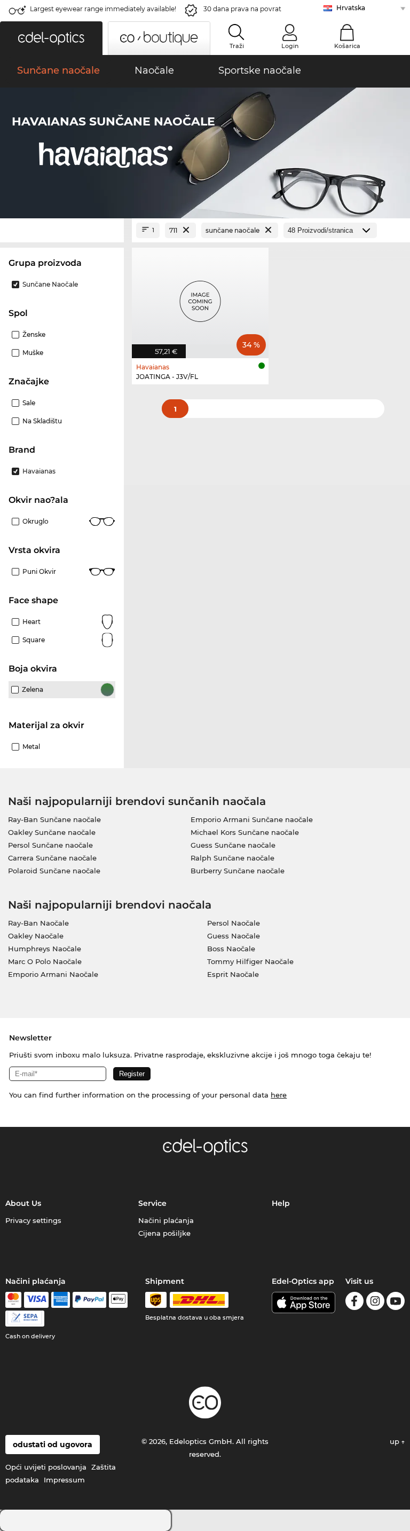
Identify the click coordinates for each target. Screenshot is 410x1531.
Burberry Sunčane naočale (238, 870)
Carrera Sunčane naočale (52, 858)
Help (281, 1203)
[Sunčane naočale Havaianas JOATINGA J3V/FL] (200, 297)
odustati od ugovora (52, 1444)
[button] (51, 38)
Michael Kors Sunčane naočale (245, 832)
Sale (28, 403)
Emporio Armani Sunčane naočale (252, 819)
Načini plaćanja (166, 1220)
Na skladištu (42, 421)
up (395, 1441)
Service (152, 1203)
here (279, 1095)
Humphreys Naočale (44, 948)
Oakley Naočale (36, 936)
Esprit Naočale (233, 974)
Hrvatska (350, 8)
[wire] (24, 1319)
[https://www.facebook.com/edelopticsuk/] (354, 1303)
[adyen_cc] (13, 1300)
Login (289, 46)
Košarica (347, 46)
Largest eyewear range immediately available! (103, 9)
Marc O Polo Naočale (45, 961)
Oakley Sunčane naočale (52, 832)
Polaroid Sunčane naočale (54, 870)
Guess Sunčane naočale (233, 845)
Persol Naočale (233, 923)
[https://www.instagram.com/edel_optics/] (375, 1303)
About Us (23, 1203)
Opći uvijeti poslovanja (45, 1467)
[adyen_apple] (118, 1300)
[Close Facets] (62, 230)
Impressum (64, 1479)
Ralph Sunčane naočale (232, 858)
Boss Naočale (231, 948)
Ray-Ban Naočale (38, 923)
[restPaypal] (89, 1300)
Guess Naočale (233, 936)
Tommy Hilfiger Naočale (250, 961)
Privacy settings (33, 1220)
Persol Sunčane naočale (50, 845)
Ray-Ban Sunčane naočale (54, 819)
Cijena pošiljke (164, 1233)
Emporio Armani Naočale (53, 974)
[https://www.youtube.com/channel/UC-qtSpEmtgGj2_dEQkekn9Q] (396, 1303)
